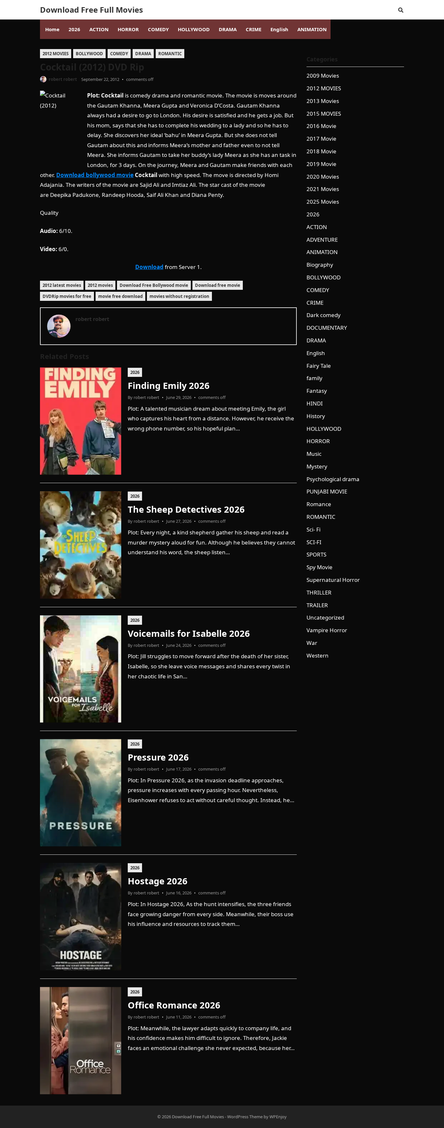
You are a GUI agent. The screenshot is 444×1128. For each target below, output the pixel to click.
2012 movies (100, 285)
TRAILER (317, 605)
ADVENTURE (322, 239)
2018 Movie (321, 151)
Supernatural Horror (333, 579)
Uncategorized (325, 617)
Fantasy (317, 390)
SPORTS (316, 554)
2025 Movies (323, 201)
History (316, 416)
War (312, 643)
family (314, 378)
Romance (319, 504)
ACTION (317, 227)
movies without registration (179, 296)
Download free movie (217, 285)
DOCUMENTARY (327, 327)
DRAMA (143, 54)
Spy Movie (320, 567)
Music (314, 453)
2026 (134, 372)
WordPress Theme (245, 1117)
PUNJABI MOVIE (327, 491)
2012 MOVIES (56, 54)
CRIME (315, 302)
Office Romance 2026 (174, 1005)
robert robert (63, 79)
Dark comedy (324, 315)
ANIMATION (322, 252)
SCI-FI (314, 542)
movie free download (120, 296)
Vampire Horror (327, 630)
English (316, 353)
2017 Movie (321, 138)
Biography (320, 264)
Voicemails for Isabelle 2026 (189, 633)
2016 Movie (321, 126)
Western (318, 655)
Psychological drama (333, 479)
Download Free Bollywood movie (154, 285)
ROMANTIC (170, 54)
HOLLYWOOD (324, 428)
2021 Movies (323, 189)
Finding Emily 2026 (169, 385)
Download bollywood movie (95, 175)
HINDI (315, 403)
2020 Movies (323, 176)
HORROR (318, 441)
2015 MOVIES (324, 113)
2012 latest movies (62, 285)
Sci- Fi (313, 529)
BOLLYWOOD (89, 54)
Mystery (317, 466)
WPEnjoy (278, 1117)
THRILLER (319, 592)
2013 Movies (323, 101)
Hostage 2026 (158, 881)
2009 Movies (323, 75)
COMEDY (119, 54)
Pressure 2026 (158, 757)
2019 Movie (321, 164)
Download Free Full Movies (91, 10)
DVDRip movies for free (67, 296)
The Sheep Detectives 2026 (186, 509)
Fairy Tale (319, 365)
